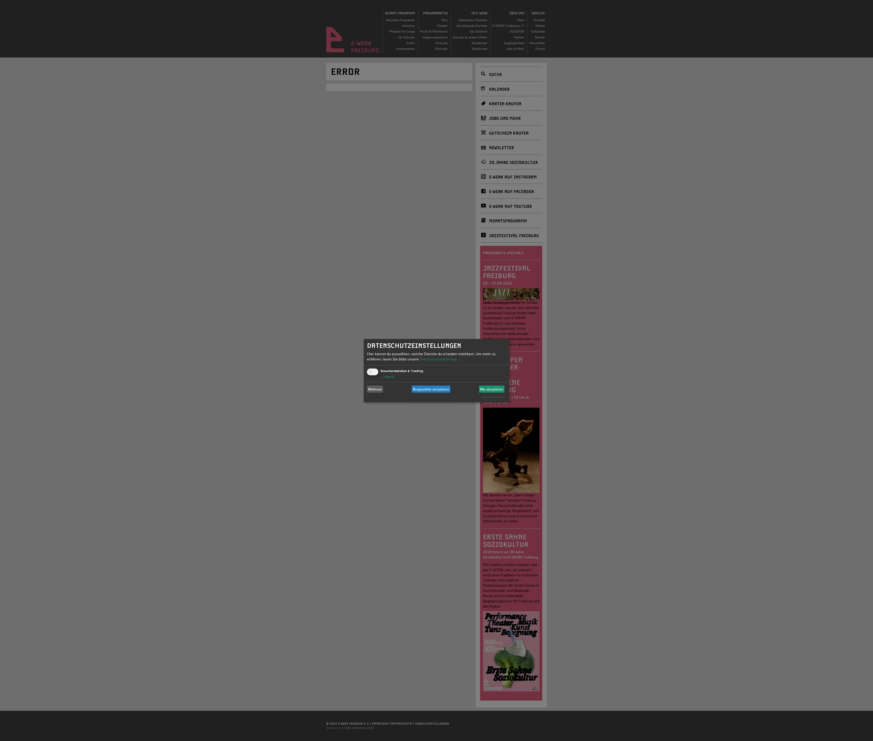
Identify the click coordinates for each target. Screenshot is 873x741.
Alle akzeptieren (491, 389)
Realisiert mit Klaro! (493, 397)
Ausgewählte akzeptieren (431, 389)
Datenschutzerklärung (438, 359)
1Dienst (387, 376)
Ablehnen (375, 389)
